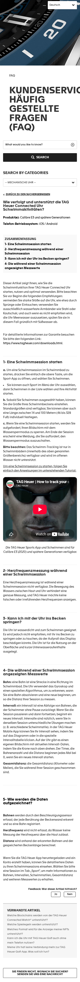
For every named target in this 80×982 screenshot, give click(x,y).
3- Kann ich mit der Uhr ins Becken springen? (37, 258)
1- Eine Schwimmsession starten (28, 244)
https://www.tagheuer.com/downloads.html (32, 343)
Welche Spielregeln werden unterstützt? (32, 924)
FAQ (12, 75)
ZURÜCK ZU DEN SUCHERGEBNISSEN (28, 194)
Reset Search (73, 144)
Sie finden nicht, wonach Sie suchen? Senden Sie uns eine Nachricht (40, 973)
